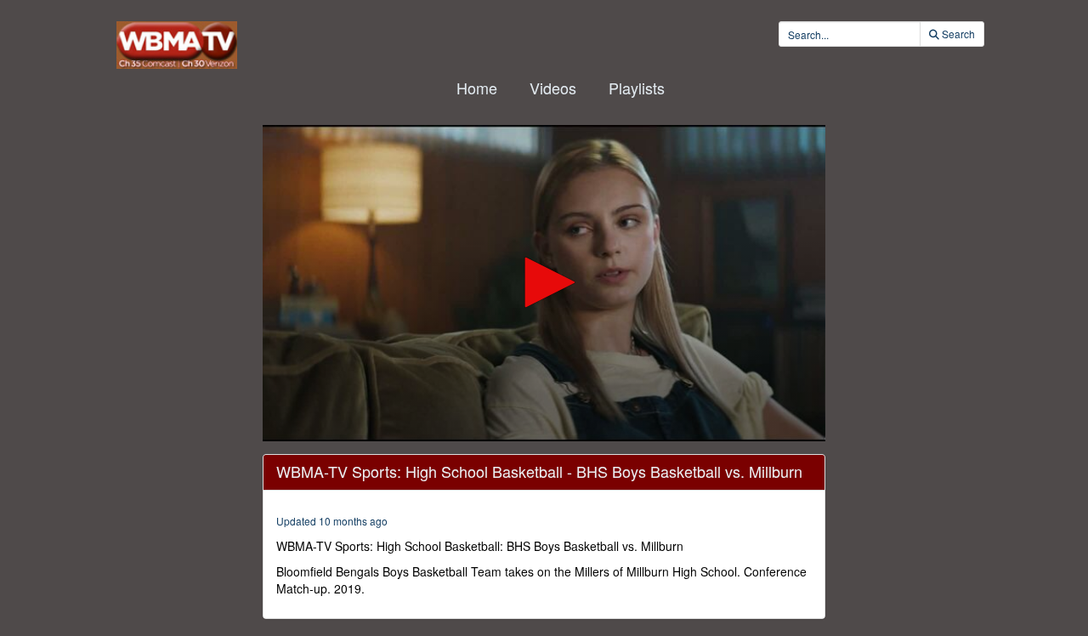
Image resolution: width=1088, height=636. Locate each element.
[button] (544, 282)
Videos (553, 88)
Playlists (637, 88)
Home (476, 88)
